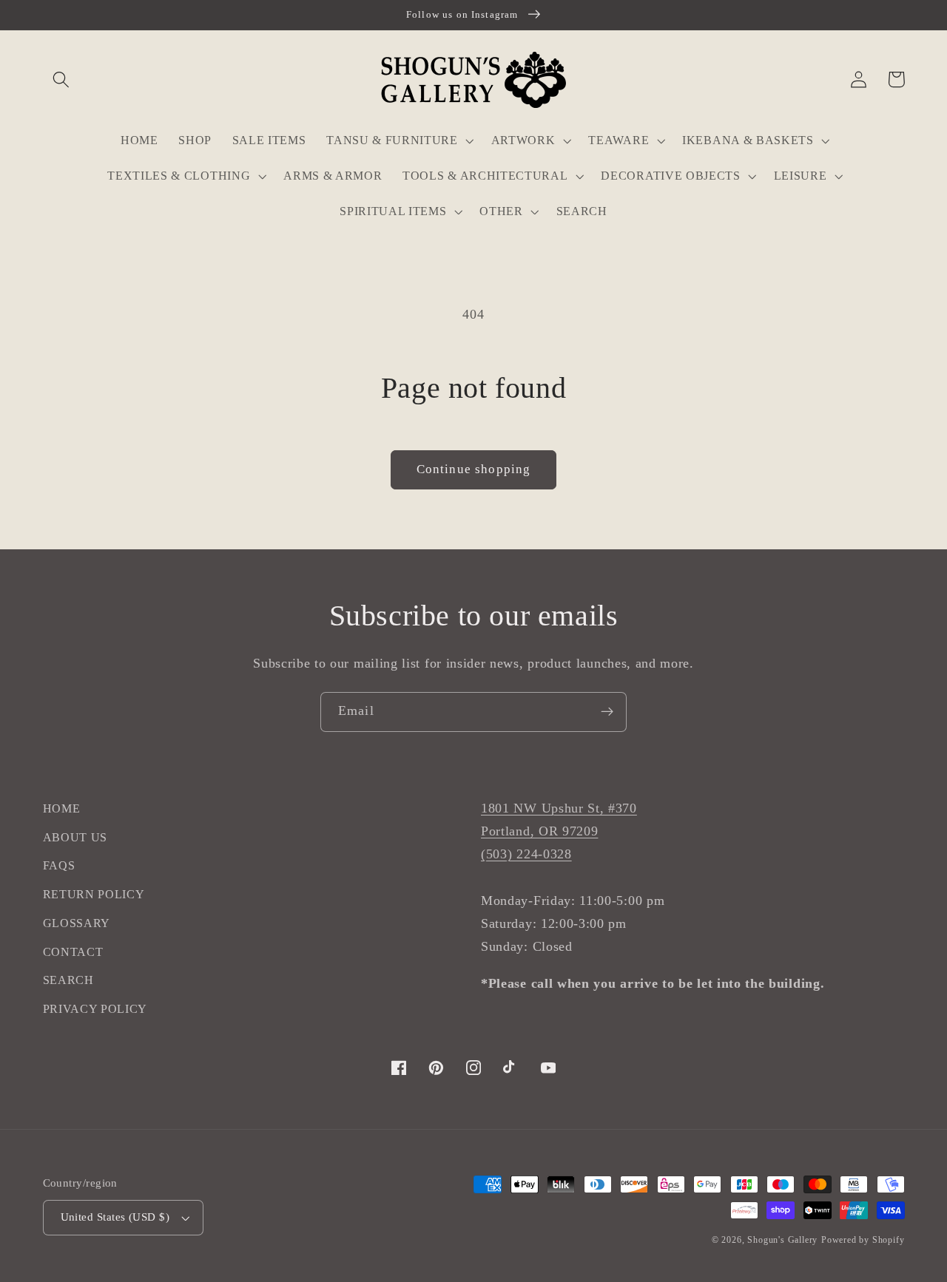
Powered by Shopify (863, 1239)
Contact (73, 952)
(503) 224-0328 (526, 854)
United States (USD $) (115, 1217)
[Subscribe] (607, 712)
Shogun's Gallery (782, 1239)
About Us (75, 837)
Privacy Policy (95, 1009)
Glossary (77, 923)
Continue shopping (474, 469)
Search (68, 980)
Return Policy (94, 894)
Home (62, 808)
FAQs (59, 865)
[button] (62, 79)
